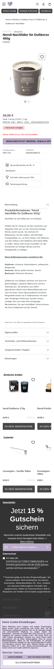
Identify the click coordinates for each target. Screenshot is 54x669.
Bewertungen (11, 358)
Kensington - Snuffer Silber (16, 471)
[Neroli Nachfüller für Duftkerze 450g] (27, 79)
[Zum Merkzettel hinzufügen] (42, 57)
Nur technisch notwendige (40, 657)
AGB (37, 565)
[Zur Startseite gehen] (9, 4)
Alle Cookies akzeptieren (27, 662)
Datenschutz (7, 652)
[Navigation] (4, 4)
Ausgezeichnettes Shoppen (17, 350)
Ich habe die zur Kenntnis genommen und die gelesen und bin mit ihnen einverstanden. (27, 563)
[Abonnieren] (47, 547)
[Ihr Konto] (43, 4)
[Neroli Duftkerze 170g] (18, 386)
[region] (27, 79)
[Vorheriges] (11, 78)
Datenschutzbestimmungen (25, 561)
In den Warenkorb (18, 426)
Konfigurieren (15, 657)
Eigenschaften (11, 332)
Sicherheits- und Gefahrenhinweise (20, 341)
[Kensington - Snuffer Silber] (18, 449)
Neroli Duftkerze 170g (13, 408)
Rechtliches (10, 607)
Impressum (18, 652)
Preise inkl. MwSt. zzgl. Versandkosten (26, 122)
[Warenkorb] (50, 4)
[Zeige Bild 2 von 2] (29, 102)
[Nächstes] (43, 78)
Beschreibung (11, 205)
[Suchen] (37, 4)
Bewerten (18, 31)
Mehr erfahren (27, 542)
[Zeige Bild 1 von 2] (25, 102)
